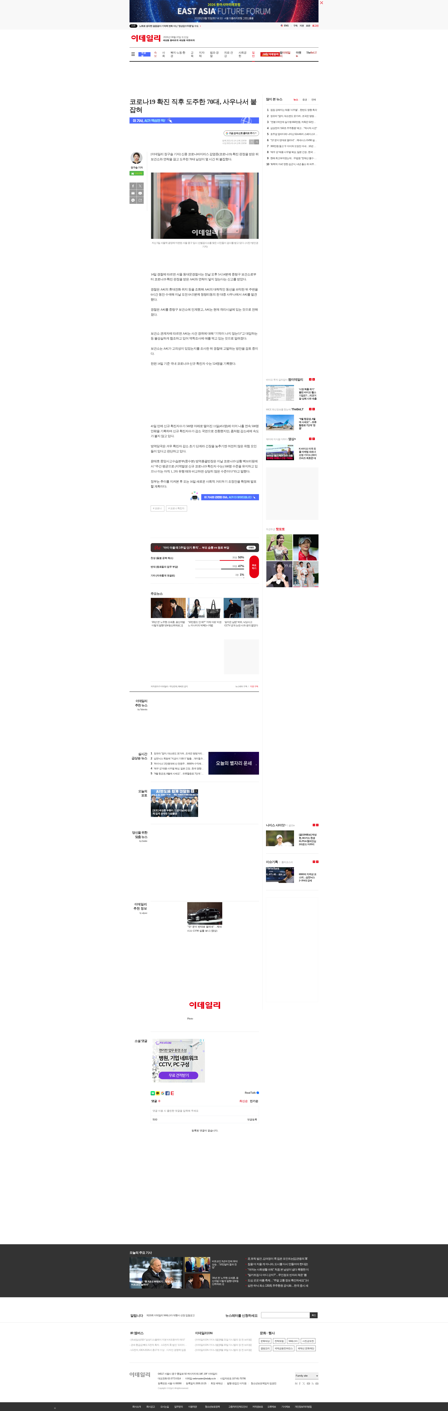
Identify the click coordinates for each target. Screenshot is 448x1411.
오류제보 (271, 1406)
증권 (304, 99)
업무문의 (178, 1406)
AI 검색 (143, 54)
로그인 (315, 25)
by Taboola (142, 709)
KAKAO (133, 200)
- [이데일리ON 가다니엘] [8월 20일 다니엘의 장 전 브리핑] (222, 1344)
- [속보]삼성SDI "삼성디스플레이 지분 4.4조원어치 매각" (157, 1339)
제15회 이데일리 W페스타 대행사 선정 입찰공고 (170, 1315)
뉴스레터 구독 (241, 686)
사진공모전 (308, 1341)
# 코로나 (157, 508)
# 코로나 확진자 (176, 508)
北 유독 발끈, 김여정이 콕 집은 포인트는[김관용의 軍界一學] (280, 1258)
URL (140, 200)
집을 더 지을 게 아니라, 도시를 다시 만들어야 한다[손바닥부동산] (283, 1264)
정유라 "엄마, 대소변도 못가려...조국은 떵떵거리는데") (179, 753)
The (311, 52)
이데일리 (163, 38)
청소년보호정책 (212, 1406)
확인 (314, 1315)
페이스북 (133, 185)
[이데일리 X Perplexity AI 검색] (194, 120)
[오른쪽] (196, 791)
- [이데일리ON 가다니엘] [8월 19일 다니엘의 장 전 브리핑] (222, 1350)
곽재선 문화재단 (306, 1348)
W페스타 (293, 1341)
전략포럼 (279, 1341)
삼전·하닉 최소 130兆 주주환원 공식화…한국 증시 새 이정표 (281, 1285)
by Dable (143, 841)
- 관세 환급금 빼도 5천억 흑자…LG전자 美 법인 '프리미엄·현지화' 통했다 (159, 1344)
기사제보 (285, 1406)
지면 (302, 25)
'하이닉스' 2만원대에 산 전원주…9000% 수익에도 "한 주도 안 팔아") (186, 763)
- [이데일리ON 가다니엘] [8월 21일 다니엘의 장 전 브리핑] (222, 1339)
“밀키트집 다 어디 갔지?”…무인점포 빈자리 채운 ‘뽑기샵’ (278, 1274)
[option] (195, 26)
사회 (163, 54)
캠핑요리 (265, 1348)
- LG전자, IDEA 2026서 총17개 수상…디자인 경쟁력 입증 (158, 1350)
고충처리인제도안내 (237, 1406)
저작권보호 (257, 1406)
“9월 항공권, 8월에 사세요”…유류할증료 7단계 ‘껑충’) (179, 773)
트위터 (140, 185)
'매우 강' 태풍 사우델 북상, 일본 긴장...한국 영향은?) (178, 768)
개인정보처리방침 (303, 1406)
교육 (192, 54)
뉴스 (295, 99)
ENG (286, 25)
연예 (313, 99)
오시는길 (164, 1406)
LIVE (133, 25)
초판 (308, 25)
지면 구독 (254, 686)
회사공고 (150, 1406)
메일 (133, 193)
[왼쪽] (192, 791)
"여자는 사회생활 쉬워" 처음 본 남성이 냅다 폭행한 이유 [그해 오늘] (284, 1269)
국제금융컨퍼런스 (284, 1348)
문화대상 (265, 1341)
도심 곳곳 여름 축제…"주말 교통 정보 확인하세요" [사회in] (279, 1280)
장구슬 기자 (137, 167)
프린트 (140, 193)
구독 (295, 25)
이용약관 (192, 1406)
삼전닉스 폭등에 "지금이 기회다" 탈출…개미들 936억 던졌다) (183, 758)
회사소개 (136, 1406)
